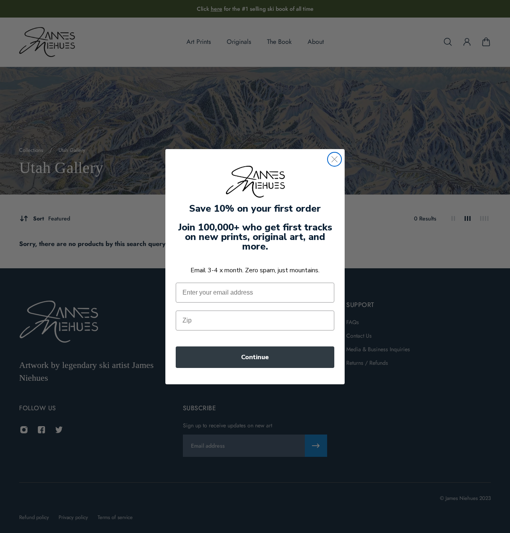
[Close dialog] (334, 159)
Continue (255, 357)
